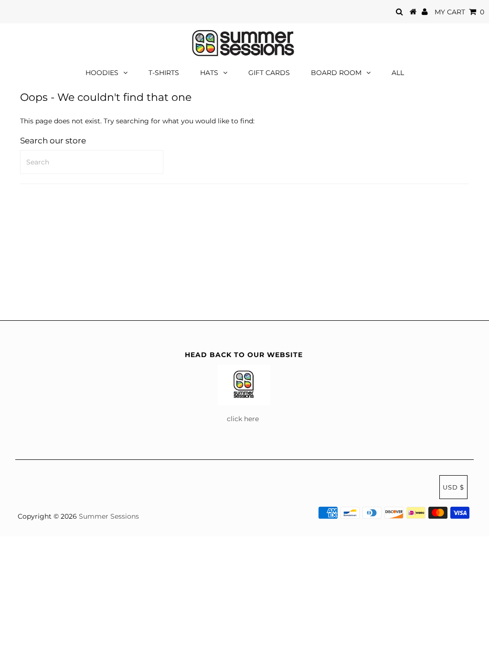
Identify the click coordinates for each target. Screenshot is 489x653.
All (398, 72)
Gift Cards (269, 72)
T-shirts (164, 72)
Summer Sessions (109, 516)
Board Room (336, 72)
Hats (209, 72)
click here (244, 418)
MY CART (459, 12)
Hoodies (101, 72)
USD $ (453, 487)
